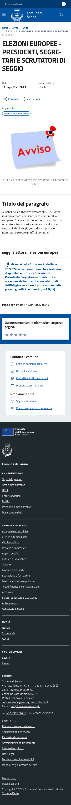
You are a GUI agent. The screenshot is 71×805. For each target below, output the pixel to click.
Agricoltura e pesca (13, 609)
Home (5, 27)
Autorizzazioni (10, 603)
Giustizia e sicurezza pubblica (18, 581)
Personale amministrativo (16, 507)
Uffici (5, 490)
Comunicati (8, 633)
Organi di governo (12, 479)
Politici (5, 501)
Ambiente (7, 592)
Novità (15, 27)
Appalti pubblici (10, 553)
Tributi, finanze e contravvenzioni (20, 586)
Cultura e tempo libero (14, 537)
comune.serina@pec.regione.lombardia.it (25, 702)
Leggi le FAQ (9, 721)
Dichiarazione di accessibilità (18, 759)
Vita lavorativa (10, 542)
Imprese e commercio (14, 548)
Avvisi (25, 27)
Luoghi (6, 657)
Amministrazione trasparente (19, 743)
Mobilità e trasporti (13, 570)
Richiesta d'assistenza (14, 737)
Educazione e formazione (16, 575)
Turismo (6, 564)
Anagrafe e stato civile (15, 531)
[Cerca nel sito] (62, 15)
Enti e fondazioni (11, 496)
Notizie (6, 627)
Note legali (8, 754)
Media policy (9, 778)
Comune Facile (10, 793)
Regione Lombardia (13, 4)
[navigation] (4, 14)
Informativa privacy (13, 748)
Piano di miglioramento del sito (19, 765)
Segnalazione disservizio (16, 732)
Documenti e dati (12, 512)
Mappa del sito (10, 784)
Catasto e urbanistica (14, 559)
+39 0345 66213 (16, 713)
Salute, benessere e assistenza (19, 597)
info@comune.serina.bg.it (25, 706)
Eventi (5, 663)
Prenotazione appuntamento (18, 726)
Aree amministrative (13, 485)
